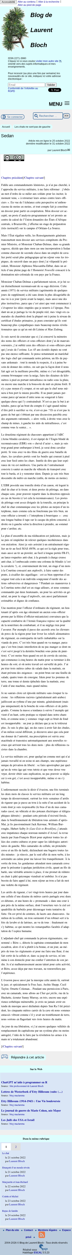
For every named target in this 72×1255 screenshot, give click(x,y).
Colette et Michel (10, 1196)
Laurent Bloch (59, 150)
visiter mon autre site (47, 61)
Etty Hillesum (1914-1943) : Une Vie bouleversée (30, 1101)
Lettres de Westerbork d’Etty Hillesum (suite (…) (32, 1092)
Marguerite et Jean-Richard (15, 1181)
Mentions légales (48, 1230)
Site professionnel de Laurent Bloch (26, 1086)
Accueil (6, 126)
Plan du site (13, 1230)
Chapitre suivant (33, 178)
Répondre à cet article (27, 1057)
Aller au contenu (27, 1)
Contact (29, 1230)
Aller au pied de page (29, 5)
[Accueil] (15, 51)
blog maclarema (17, 1095)
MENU (55, 103)
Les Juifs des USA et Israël (17, 1120)
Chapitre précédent (12, 178)
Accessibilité (8, 2)
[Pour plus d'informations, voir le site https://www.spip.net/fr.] (43, 1249)
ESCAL (38, 1252)
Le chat (5, 1153)
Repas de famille (10, 1210)
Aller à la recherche (48, 1)
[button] (67, 103)
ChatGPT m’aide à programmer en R (24, 1082)
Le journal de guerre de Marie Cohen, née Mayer (31, 1110)
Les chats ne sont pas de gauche (32, 126)
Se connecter (15, 116)
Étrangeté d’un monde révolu (16, 1167)
